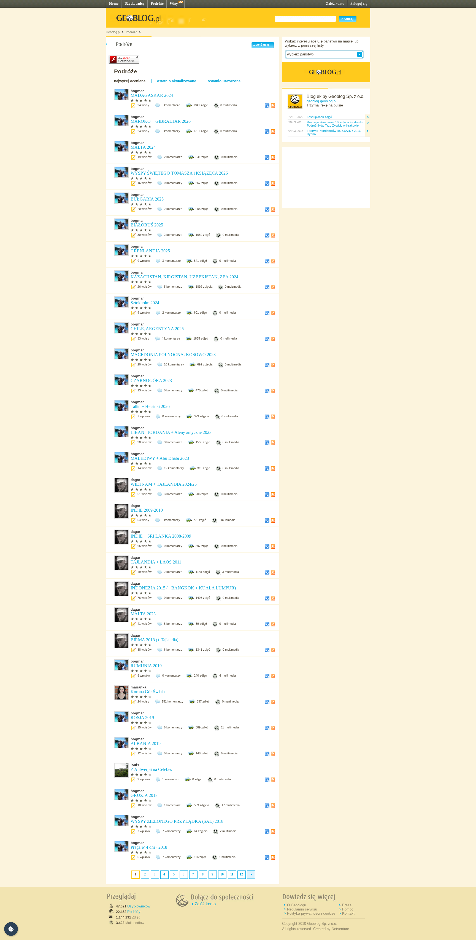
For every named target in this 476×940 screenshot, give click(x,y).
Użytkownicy (135, 3)
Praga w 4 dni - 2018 (149, 847)
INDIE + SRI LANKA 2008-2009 (161, 536)
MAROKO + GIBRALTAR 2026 (161, 121)
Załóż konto (335, 3)
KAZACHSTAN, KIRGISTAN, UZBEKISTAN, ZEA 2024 (185, 276)
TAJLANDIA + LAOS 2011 (156, 562)
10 (222, 874)
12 (241, 874)
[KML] (267, 106)
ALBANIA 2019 (146, 743)
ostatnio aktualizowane (176, 81)
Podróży (133, 912)
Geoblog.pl (113, 32)
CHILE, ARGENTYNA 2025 (158, 328)
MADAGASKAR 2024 (152, 95)
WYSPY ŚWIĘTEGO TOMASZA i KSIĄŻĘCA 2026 (180, 173)
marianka (138, 687)
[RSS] (273, 106)
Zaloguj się (358, 3)
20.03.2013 (295, 122)
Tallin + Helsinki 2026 (151, 406)
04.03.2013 (295, 130)
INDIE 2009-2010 (147, 510)
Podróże (157, 3)
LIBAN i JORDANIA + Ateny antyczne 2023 (172, 432)
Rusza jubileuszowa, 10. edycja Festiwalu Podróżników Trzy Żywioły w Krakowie (335, 124)
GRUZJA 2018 (144, 795)
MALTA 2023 (143, 613)
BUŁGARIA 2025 (148, 199)
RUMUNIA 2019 (147, 665)
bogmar (137, 91)
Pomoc (347, 909)
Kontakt (348, 913)
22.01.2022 (295, 117)
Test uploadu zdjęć (319, 117)
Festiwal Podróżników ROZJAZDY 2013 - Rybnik (335, 132)
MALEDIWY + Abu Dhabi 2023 (160, 458)
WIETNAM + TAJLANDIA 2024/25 (164, 484)
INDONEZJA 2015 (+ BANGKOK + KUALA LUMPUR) (183, 588)
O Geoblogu (296, 905)
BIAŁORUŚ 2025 (147, 225)
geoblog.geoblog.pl (321, 101)
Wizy (174, 3)
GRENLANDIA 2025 (151, 251)
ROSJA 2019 (142, 717)
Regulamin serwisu (302, 909)
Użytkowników (138, 906)
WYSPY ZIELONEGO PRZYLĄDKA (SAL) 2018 (177, 821)
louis (135, 765)
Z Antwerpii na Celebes (151, 769)
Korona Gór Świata (148, 691)
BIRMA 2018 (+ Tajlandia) (154, 639)
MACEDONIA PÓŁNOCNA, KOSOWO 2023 (173, 354)
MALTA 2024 (144, 147)
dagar (135, 480)
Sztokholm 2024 (145, 302)
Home (113, 3)
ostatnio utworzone (224, 81)
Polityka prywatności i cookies (311, 913)
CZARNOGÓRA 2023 (152, 380)
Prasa (346, 905)
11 (231, 874)
